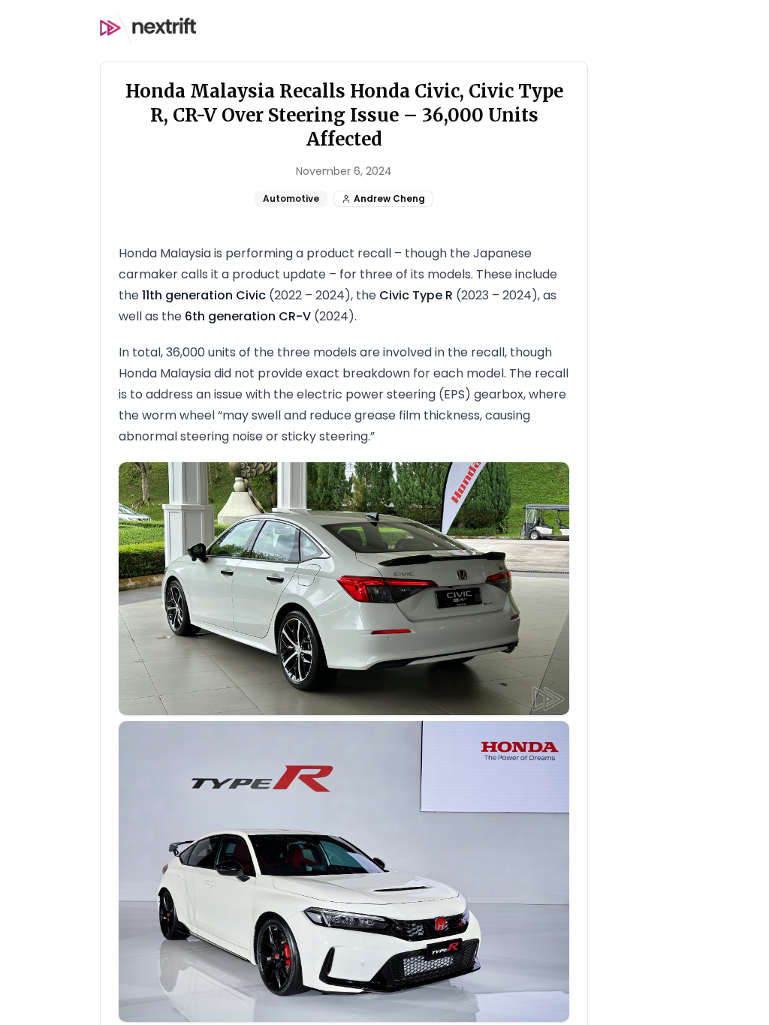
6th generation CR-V (248, 316)
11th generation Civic (204, 295)
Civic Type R (416, 295)
